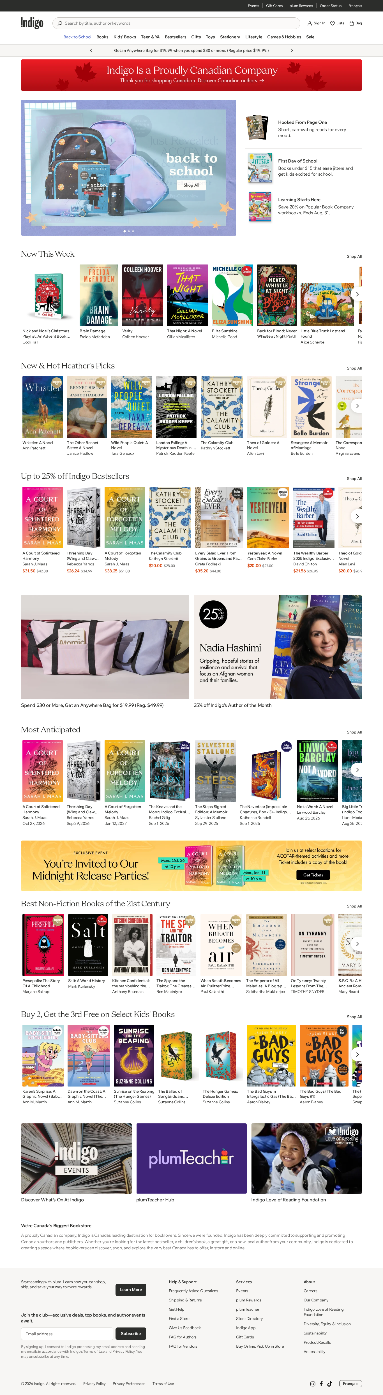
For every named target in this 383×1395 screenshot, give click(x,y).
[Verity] (142, 295)
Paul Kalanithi (212, 991)
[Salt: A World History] (88, 945)
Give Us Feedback (185, 1327)
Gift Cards (274, 5)
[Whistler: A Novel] (42, 407)
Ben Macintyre (169, 991)
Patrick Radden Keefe (175, 453)
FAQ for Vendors (183, 1346)
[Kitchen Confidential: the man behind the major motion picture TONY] (132, 945)
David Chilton (305, 564)
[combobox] (180, 23)
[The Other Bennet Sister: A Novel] (87, 407)
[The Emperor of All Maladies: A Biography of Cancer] (266, 945)
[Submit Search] (60, 23)
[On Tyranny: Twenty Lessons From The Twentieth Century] (312, 945)
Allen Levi (255, 453)
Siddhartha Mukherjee (265, 991)
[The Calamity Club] (222, 407)
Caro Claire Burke (262, 558)
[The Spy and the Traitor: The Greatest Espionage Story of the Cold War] (176, 945)
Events (253, 5)
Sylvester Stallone (210, 817)
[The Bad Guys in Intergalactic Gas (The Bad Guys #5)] (271, 1056)
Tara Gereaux (122, 453)
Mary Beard (348, 991)
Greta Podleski (207, 564)
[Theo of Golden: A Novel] (267, 407)
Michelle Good (224, 336)
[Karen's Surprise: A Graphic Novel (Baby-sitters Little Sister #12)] (43, 1056)
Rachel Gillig (159, 817)
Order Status (331, 5)
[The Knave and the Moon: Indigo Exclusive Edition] (170, 771)
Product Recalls (317, 1342)
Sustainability (315, 1333)
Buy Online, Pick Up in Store (260, 1346)
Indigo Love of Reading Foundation (324, 1312)
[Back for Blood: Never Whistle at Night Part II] (277, 295)
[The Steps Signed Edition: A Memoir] (215, 771)
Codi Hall (30, 342)
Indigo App (245, 1327)
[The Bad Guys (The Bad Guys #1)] (324, 1056)
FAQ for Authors (183, 1337)
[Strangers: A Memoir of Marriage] (311, 407)
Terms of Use (163, 1383)
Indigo (39, 1383)
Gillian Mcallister (181, 336)
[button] (77, 39)
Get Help (176, 1309)
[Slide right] (227, 167)
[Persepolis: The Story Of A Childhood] (43, 945)
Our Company (316, 1300)
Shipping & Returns (185, 1300)
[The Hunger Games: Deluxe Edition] (223, 1056)
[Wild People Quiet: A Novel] (131, 407)
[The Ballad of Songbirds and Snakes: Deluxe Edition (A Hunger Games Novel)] (178, 1056)
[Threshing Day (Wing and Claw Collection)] (84, 517)
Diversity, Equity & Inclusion (327, 1323)
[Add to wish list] (70, 320)
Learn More (131, 1289)
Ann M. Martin (34, 1102)
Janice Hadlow (80, 453)
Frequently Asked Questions (193, 1290)
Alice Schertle (312, 342)
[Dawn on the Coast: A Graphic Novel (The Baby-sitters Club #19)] (89, 1056)
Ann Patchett (33, 448)
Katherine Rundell (255, 817)
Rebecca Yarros (80, 564)
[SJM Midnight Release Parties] (191, 866)
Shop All (354, 256)
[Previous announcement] (91, 50)
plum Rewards (301, 5)
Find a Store (179, 1318)
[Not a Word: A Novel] (317, 771)
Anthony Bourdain (128, 991)
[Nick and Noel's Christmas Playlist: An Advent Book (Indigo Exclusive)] (49, 295)
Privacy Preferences (129, 1383)
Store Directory (249, 1318)
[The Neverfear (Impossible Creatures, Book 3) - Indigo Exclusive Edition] (266, 771)
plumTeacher (247, 1309)
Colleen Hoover (135, 336)
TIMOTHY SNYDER (308, 991)
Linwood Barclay (311, 812)
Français (355, 5)
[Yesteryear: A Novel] (268, 517)
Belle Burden (302, 453)
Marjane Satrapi (36, 991)
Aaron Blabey (259, 1102)
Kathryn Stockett (215, 448)
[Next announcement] (292, 50)
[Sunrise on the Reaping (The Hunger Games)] (134, 1056)
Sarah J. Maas (34, 564)
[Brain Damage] (99, 295)
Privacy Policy (94, 1383)
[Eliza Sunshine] (232, 295)
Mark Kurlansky (81, 986)
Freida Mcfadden (95, 336)
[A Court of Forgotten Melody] (125, 517)
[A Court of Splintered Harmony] (42, 517)
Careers (310, 1290)
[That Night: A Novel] (187, 295)
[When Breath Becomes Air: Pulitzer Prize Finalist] (221, 945)
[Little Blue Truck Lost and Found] (327, 295)
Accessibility (315, 1351)
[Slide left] (30, 167)
